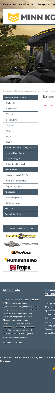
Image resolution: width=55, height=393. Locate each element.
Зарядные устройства (16, 186)
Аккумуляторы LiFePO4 (17, 175)
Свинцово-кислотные (16, 181)
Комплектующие (14, 197)
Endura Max (11, 109)
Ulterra (9, 131)
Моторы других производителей (20, 147)
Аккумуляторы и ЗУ (14, 170)
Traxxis (9, 114)
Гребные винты (13, 203)
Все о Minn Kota (21, 4)
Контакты (5, 361)
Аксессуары (10, 192)
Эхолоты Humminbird (14, 153)
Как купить (43, 4)
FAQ (33, 4)
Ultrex (9, 136)
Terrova (9, 125)
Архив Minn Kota (13, 214)
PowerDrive (11, 120)
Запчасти (9, 208)
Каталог (7, 4)
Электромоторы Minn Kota (17, 98)
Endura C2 (11, 103)
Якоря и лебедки (12, 158)
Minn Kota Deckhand (15, 164)
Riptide (9, 142)
